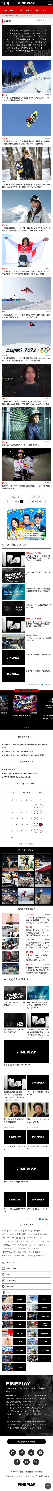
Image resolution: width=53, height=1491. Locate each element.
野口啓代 (19, 1238)
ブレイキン (27, 1252)
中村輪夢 (22, 1234)
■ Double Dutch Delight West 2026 (17, 751)
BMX (44, 10)
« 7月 (12, 793)
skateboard (32, 1234)
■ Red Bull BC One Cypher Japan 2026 (19, 773)
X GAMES (6, 1245)
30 (41, 831)
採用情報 (38, 1472)
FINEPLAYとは (17, 1472)
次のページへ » (37, 497)
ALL (5, 10)
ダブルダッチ (20, 1248)
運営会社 (29, 1472)
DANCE (29, 10)
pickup (30, 1255)
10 (32, 502)
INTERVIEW (7, 1252)
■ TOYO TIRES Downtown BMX (16, 777)
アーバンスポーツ (9, 1241)
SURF (21, 10)
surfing (46, 1241)
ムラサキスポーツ (9, 1234)
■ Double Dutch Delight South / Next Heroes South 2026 (24, 746)
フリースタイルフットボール (24, 1245)
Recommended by (35, 684)
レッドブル (17, 1231)
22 (36, 825)
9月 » (41, 793)
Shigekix (37, 1231)
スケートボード (19, 1255)
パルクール (23, 1241)
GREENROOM (8, 1238)
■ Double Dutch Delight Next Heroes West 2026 (23, 755)
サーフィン (6, 1255)
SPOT (9, 1275)
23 (41, 825)
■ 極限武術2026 (8, 769)
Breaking (43, 1234)
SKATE (13, 10)
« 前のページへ (15, 497)
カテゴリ (10, 1292)
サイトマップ (31, 1476)
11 (36, 502)
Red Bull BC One (32, 1238)
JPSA (4, 1231)
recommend (41, 1255)
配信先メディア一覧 (26, 1441)
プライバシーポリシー (15, 1476)
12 (40, 502)
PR (10, 1231)
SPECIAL (10, 1286)
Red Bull (17, 1252)
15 (36, 818)
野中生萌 (28, 1231)
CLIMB (37, 10)
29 (36, 831)
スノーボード (35, 1241)
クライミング (33, 1248)
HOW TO (10, 1263)
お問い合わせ (44, 1476)
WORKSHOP (11, 1269)
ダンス (40, 1245)
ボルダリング (7, 1248)
